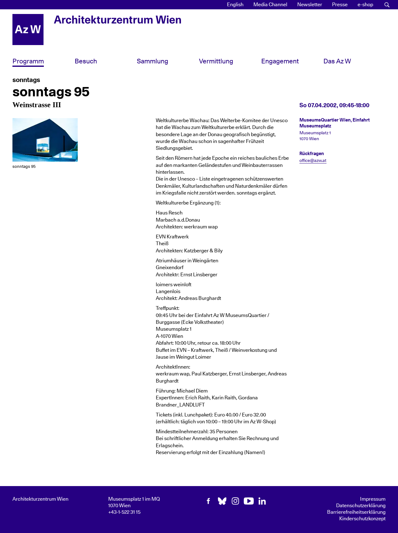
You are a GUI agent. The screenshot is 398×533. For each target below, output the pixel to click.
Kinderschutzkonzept (362, 518)
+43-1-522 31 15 (124, 512)
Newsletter (309, 4)
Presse (340, 4)
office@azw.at (312, 161)
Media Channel (270, 4)
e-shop (365, 4)
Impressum (373, 499)
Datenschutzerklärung (361, 505)
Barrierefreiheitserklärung (356, 512)
